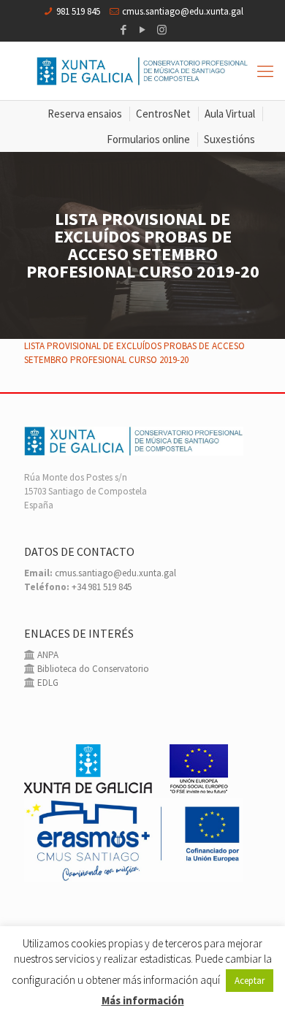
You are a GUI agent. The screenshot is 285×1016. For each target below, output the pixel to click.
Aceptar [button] (250, 980)
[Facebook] (124, 30)
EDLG (46, 682)
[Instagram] (162, 30)
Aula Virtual (230, 114)
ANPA (46, 655)
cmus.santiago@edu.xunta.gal (182, 11)
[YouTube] (143, 30)
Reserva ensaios (85, 114)
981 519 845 (78, 11)
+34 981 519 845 (102, 587)
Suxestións (229, 139)
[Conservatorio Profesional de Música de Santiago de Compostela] (142, 71)
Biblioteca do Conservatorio (92, 668)
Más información (143, 1000)
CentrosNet (163, 114)
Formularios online (148, 139)
